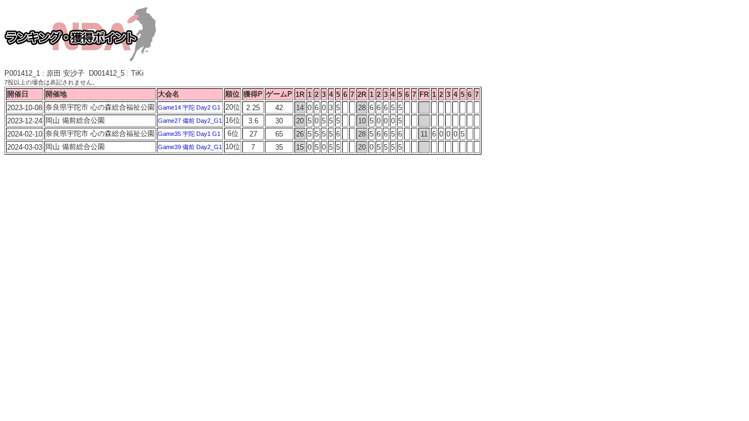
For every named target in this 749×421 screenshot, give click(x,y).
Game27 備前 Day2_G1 (190, 120)
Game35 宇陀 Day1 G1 (189, 133)
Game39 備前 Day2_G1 (190, 147)
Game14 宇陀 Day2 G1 (189, 107)
